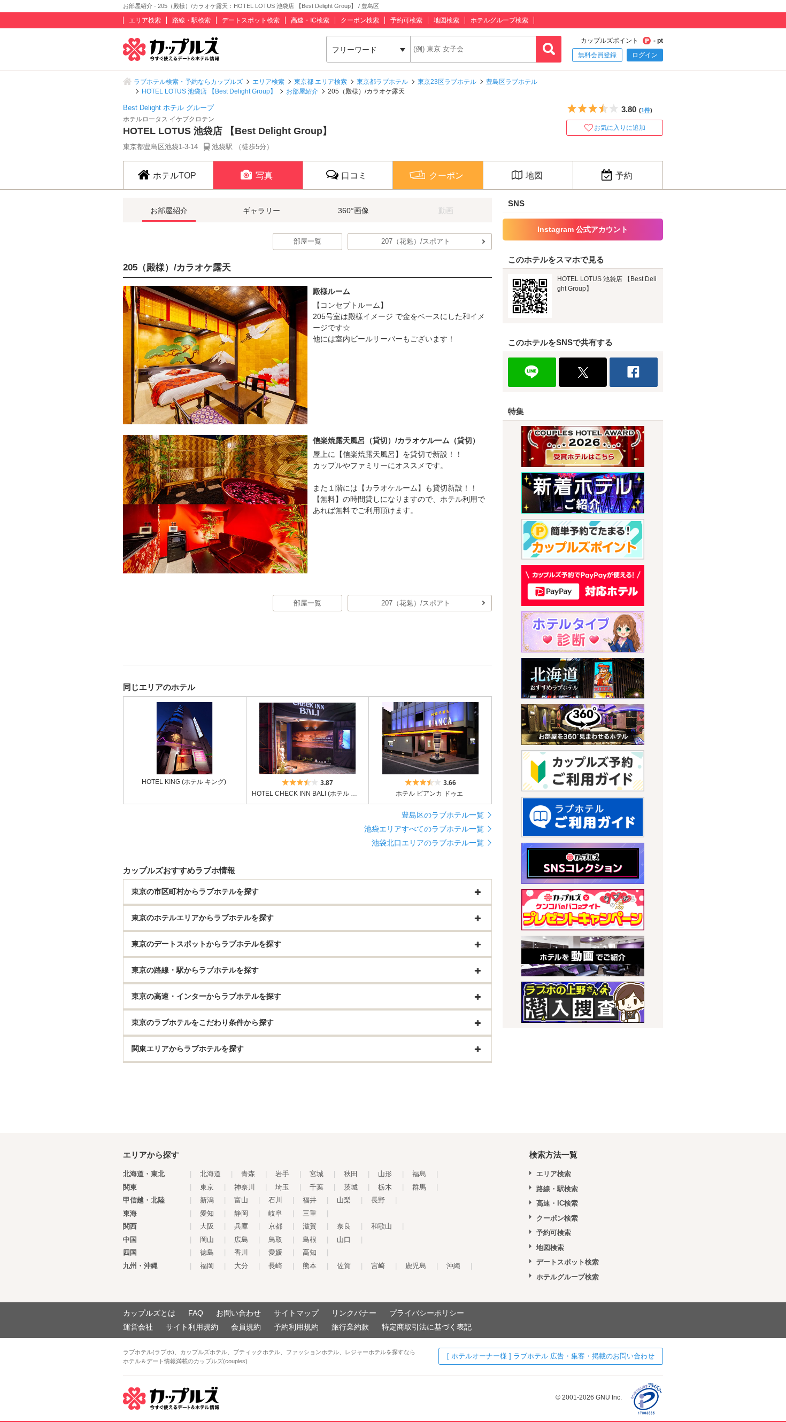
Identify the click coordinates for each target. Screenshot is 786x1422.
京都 (275, 1226)
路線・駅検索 (191, 20)
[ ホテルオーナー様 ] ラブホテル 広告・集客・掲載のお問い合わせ (550, 1356)
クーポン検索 (360, 20)
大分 (241, 1266)
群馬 (419, 1187)
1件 (645, 110)
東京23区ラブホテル (447, 82)
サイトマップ (296, 1313)
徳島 (207, 1252)
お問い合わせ (238, 1313)
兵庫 (241, 1226)
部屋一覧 (307, 241)
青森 (248, 1174)
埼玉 (282, 1187)
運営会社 (138, 1327)
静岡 (241, 1213)
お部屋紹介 (302, 91)
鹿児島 (415, 1266)
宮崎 (378, 1266)
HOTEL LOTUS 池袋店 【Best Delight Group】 (209, 91)
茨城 (351, 1187)
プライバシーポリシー (426, 1313)
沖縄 (453, 1266)
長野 (378, 1200)
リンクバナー (354, 1313)
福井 (310, 1200)
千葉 (316, 1187)
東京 (207, 1187)
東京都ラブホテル (382, 82)
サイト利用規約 (192, 1327)
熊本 (310, 1266)
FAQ (195, 1313)
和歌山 (381, 1226)
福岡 (207, 1266)
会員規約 (246, 1327)
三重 (310, 1213)
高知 (310, 1252)
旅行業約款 (350, 1327)
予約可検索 (406, 20)
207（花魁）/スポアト (415, 241)
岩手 (282, 1174)
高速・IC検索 (310, 20)
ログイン (645, 55)
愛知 (207, 1213)
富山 (241, 1200)
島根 (310, 1239)
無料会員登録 (597, 55)
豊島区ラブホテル (511, 82)
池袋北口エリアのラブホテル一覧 (428, 842)
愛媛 (275, 1252)
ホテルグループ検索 (499, 20)
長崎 (275, 1266)
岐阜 (275, 1213)
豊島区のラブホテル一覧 (443, 815)
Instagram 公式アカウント (582, 229)
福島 (419, 1174)
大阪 (207, 1226)
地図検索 (446, 20)
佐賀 (344, 1266)
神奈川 (244, 1187)
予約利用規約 (296, 1327)
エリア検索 (145, 20)
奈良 (344, 1226)
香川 (241, 1252)
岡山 (207, 1239)
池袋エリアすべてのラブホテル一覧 (424, 829)
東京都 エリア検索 (320, 82)
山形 (385, 1174)
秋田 (351, 1174)
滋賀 (310, 1226)
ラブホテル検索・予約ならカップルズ (188, 82)
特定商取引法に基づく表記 (427, 1327)
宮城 (316, 1174)
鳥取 (275, 1239)
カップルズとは (149, 1313)
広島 (241, 1239)
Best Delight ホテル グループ (168, 108)
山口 (344, 1239)
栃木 (385, 1187)
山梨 (344, 1200)
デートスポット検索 (251, 20)
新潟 (207, 1200)
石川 (275, 1200)
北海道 (210, 1174)
